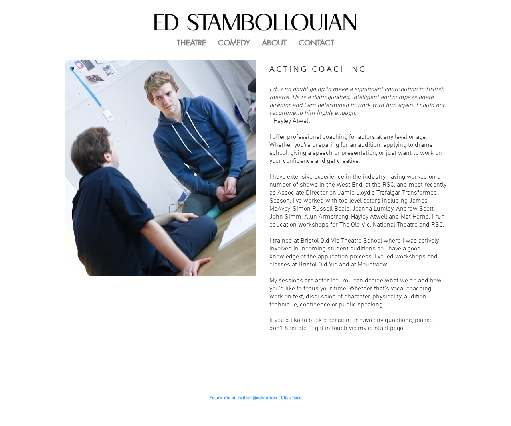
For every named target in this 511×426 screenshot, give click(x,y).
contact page (385, 329)
